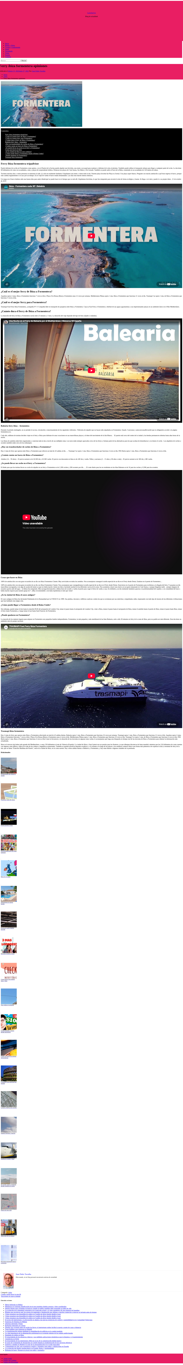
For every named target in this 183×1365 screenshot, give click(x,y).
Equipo (7, 55)
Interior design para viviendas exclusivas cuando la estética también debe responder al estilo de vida (38, 1308)
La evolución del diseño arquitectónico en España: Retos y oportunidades (29, 1348)
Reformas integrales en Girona (15, 1325)
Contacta (8, 57)
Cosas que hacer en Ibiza (13, 150)
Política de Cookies (9, 1360)
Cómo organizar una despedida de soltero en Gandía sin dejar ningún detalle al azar (33, 1314)
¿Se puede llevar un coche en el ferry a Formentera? (22, 148)
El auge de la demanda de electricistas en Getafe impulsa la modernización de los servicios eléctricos (38, 1343)
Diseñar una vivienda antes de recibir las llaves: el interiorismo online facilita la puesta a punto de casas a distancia (43, 1327)
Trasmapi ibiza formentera (14, 157)
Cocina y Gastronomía (12, 47)
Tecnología (8, 51)
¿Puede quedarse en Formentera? (16, 155)
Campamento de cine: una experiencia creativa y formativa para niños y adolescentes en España (37, 1346)
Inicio (7, 43)
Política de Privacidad (10, 1362)
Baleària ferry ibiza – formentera (16, 142)
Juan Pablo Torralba (38, 71)
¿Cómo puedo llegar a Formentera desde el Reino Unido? (24, 153)
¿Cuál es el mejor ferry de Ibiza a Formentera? (20, 136)
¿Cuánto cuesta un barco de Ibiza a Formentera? (21, 146)
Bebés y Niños (10, 45)
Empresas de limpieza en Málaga (16, 1322)
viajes (10, 1292)
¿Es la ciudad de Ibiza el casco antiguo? (18, 152)
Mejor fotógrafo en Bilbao (14, 1305)
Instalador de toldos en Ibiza (14, 1335)
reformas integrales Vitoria (14, 1324)
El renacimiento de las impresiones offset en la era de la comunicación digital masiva (33, 1341)
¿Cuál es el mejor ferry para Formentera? (18, 138)
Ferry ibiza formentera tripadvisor (16, 134)
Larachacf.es (91, 13)
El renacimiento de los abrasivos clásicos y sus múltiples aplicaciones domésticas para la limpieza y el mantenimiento (44, 1337)
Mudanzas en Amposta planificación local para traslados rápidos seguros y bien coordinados (35, 1306)
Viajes (7, 53)
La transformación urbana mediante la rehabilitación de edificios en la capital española (33, 1331)
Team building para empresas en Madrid (18, 1329)
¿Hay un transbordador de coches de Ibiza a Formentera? (24, 144)
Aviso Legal (7, 1358)
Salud (7, 49)
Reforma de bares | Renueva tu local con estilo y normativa (24, 1350)
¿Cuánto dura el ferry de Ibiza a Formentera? (20, 140)
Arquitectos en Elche (12, 1339)
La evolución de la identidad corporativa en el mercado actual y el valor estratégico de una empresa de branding (42, 1310)
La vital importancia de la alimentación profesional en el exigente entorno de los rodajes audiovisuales (39, 1333)
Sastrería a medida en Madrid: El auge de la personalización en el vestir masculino (32, 1344)
